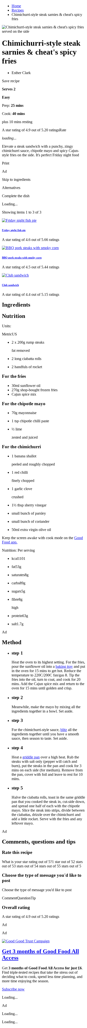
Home (16, 6)
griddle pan (31, 757)
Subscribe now (13, 989)
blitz (63, 730)
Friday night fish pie (14, 230)
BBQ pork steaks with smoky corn (22, 257)
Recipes (18, 10)
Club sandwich (10, 285)
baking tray (64, 666)
